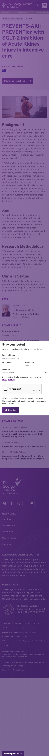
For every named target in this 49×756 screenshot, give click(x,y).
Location (6, 370)
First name (6, 362)
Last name (29, 362)
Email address (8, 355)
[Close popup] (46, 343)
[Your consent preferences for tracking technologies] (13, 753)
